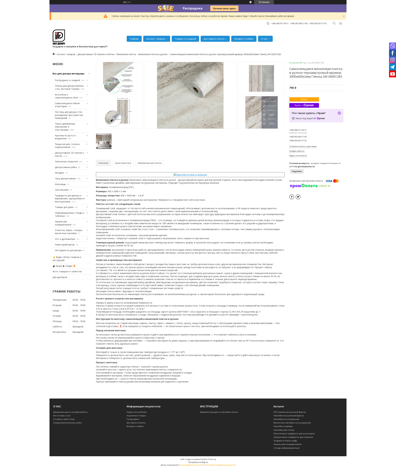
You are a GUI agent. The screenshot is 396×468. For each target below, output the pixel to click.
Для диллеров (60, 277)
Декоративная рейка (66, 167)
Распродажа (133, 419)
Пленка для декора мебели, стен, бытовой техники (69, 87)
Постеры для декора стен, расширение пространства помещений (69, 114)
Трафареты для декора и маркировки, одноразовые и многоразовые (70, 198)
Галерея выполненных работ (67, 422)
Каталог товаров (155, 38)
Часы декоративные (65, 178)
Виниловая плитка (126, 54)
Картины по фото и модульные (65, 137)
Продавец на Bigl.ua (198, 462)
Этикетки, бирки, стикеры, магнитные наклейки (69, 232)
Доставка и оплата (214, 38)
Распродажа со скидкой (67, 80)
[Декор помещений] (59, 37)
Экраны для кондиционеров (63, 223)
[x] (298, 196)
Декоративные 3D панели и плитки (95, 54)
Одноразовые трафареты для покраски (293, 437)
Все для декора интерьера (68, 73)
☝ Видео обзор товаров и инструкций (67, 259)
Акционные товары (136, 415)
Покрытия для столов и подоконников (67, 146)
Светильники (62, 189)
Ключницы (60, 184)
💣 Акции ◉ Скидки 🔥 (64, 265)
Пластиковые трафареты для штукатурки (294, 433)
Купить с (299, 105)
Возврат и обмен (243, 38)
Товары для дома (64, 207)
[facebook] (291, 196)
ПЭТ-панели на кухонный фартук (289, 412)
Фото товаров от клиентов (67, 271)
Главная (134, 38)
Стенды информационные (286, 447)
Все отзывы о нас (61, 415)
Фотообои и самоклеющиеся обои (66, 96)
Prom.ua (212, 459)
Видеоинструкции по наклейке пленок (219, 412)
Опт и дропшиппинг (65, 238)
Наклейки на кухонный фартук (288, 415)
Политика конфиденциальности (221, 465)
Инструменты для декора (68, 250)
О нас (264, 38)
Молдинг (59, 172)
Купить (304, 99)
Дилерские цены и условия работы (70, 412)
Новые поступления (136, 412)
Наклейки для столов (283, 430)
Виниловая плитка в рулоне (153, 54)
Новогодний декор (65, 244)
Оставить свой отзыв (64, 419)
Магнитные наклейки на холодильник (292, 422)
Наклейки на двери (283, 426)
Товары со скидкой (185, 38)
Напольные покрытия (66, 161)
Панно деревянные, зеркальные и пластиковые (65, 126)
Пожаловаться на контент (192, 465)
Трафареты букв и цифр (285, 440)
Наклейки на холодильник (286, 419)
